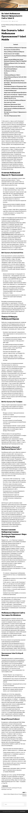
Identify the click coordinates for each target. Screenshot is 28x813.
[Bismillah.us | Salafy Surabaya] (14, 7)
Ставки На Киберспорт (10, 90)
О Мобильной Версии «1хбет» (12, 75)
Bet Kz (6, 73)
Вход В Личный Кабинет (10, 69)
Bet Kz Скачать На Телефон (11, 53)
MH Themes (22, 811)
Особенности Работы (10, 71)
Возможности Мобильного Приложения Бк (15, 88)
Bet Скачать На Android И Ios (12, 49)
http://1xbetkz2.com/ (7, 234)
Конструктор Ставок (10, 102)
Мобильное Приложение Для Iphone (14, 106)
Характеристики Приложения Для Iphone (15, 92)
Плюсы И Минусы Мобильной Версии (14, 51)
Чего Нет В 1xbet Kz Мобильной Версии (15, 100)
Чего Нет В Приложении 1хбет (12, 116)
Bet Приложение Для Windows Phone (14, 80)
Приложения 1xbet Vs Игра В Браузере (14, 67)
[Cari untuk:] (14, 804)
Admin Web (15, 21)
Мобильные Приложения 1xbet (12, 104)
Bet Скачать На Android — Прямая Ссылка (15, 94)
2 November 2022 (7, 21)
